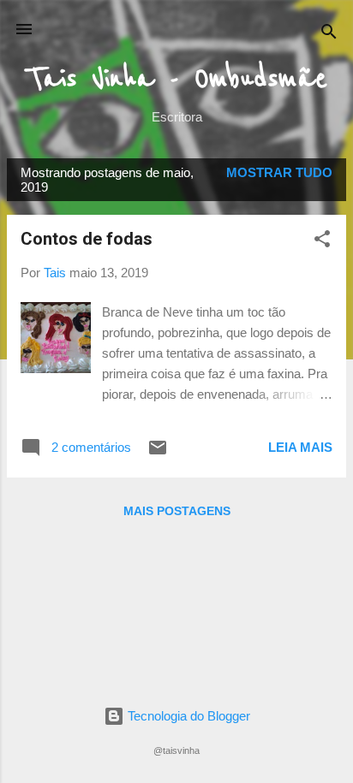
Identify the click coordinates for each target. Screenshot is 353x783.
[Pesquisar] (329, 35)
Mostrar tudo (279, 172)
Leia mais (300, 447)
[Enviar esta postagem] (157, 453)
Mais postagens (176, 511)
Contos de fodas (87, 238)
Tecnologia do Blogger (187, 716)
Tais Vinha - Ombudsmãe (177, 79)
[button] (322, 241)
